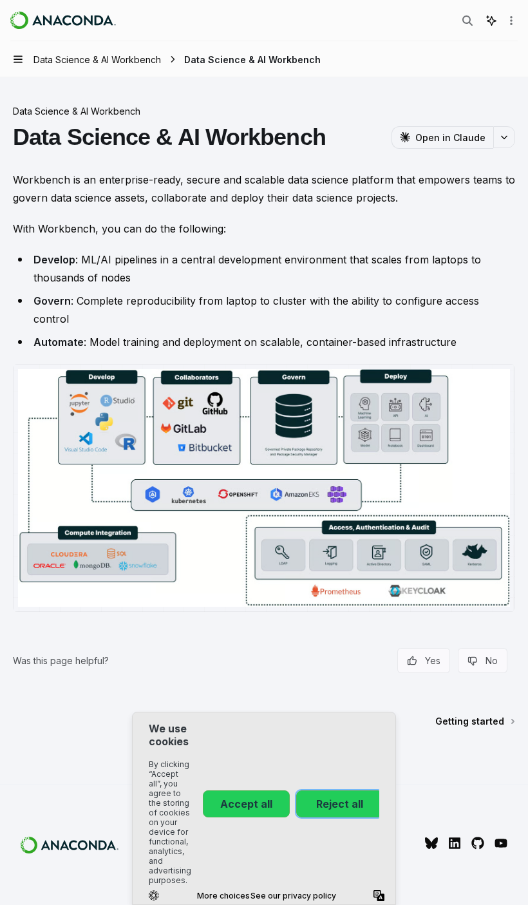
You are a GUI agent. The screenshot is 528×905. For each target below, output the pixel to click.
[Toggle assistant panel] (491, 20)
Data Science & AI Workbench (76, 111)
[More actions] (511, 21)
